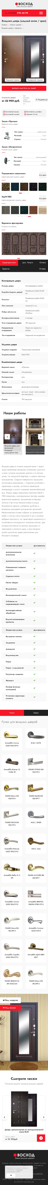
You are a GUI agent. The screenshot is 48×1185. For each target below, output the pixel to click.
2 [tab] (22, 216)
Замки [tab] (36, 712)
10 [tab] (40, 258)
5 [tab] (22, 258)
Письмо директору (36, 1173)
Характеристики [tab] (9, 262)
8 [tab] (33, 258)
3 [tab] (25, 216)
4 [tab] (29, 216)
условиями (19, 1170)
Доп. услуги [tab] (27, 262)
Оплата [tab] (42, 262)
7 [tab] (29, 258)
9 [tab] (36, 258)
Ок (11, 1175)
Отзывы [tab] (42, 268)
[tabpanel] (6, 187)
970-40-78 (18, 13)
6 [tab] (25, 258)
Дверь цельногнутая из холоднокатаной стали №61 (24, 1131)
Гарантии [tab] (6, 268)
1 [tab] (18, 216)
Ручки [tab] (12, 712)
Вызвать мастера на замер (24, 88)
